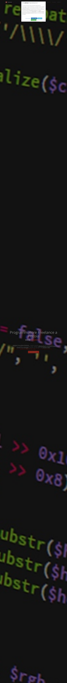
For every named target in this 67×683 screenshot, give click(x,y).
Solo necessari (27, 18)
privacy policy (34, 11)
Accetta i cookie (34, 18)
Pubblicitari (40, 18)
